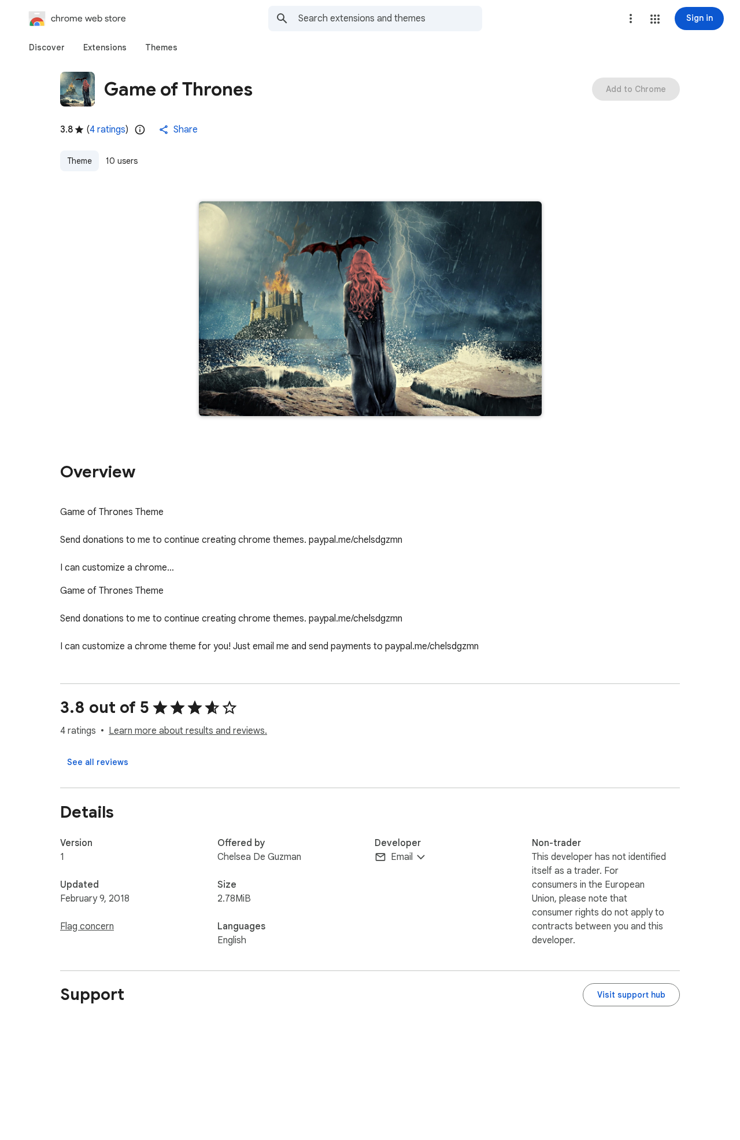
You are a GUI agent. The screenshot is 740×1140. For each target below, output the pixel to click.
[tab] (47, 47)
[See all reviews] (97, 762)
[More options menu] (630, 18)
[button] (655, 19)
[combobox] (390, 18)
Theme (79, 161)
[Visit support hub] (631, 995)
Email (402, 857)
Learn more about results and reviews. (188, 731)
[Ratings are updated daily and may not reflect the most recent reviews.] (139, 129)
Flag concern (87, 926)
